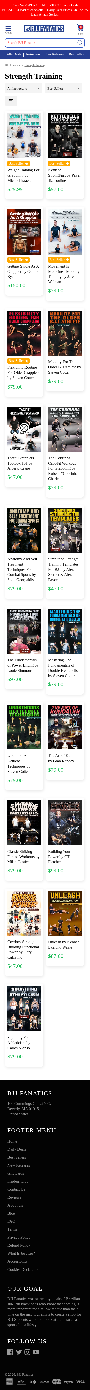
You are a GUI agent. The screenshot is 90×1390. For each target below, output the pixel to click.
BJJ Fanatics (12, 65)
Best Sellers (77, 54)
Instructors (33, 54)
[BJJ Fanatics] (44, 29)
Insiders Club (18, 1181)
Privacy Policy (19, 1237)
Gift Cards (16, 1173)
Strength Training (35, 65)
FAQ (12, 1221)
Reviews (14, 1197)
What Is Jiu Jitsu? (21, 1253)
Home (12, 1141)
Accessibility (18, 1261)
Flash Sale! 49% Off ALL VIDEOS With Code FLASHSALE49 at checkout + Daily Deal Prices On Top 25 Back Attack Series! (45, 9)
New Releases (55, 54)
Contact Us (16, 1189)
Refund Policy (19, 1245)
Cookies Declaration (24, 1269)
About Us (15, 1205)
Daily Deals (13, 54)
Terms (12, 1229)
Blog (11, 1213)
